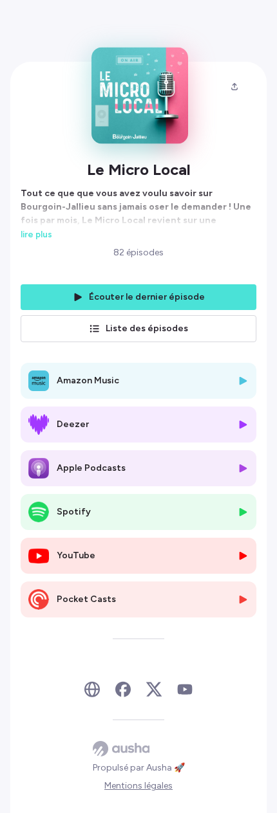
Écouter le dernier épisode (147, 296)
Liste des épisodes (147, 328)
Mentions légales (138, 785)
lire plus (36, 234)
